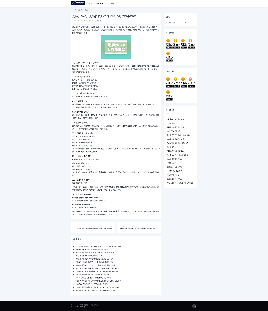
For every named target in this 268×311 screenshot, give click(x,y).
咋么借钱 (186, 135)
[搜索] (195, 4)
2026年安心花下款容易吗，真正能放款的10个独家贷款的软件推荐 (97, 287)
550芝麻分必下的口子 (174, 171)
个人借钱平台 (171, 147)
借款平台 (100, 3)
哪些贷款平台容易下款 (174, 167)
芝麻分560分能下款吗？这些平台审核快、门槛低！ (92, 284)
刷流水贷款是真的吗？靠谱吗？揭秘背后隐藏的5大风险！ (94, 259)
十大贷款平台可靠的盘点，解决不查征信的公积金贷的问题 (95, 252)
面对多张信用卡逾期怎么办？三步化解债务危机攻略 (92, 274)
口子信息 (111, 3)
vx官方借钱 (171, 123)
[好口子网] (78, 3)
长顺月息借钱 (171, 183)
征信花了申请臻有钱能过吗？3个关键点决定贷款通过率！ (94, 262)
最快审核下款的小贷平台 (175, 119)
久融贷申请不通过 (173, 175)
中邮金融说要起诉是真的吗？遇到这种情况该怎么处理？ (94, 278)
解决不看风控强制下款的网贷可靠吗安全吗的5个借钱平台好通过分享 (98, 268)
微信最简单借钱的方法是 (175, 139)
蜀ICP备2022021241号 (78, 307)
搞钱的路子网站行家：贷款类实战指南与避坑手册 (92, 249)
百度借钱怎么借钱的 (186, 183)
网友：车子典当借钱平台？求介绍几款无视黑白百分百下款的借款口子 (98, 281)
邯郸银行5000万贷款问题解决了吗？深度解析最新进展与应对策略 (97, 271)
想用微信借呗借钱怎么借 (175, 127)
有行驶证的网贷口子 (174, 131)
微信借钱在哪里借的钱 (174, 159)
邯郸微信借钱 (171, 163)
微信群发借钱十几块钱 (174, 179)
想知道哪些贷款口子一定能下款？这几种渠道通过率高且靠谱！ (96, 265)
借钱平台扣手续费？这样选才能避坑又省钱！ (90, 256)
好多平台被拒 (171, 155)
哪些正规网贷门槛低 (174, 135)
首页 (90, 3)
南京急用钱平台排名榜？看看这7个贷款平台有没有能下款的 (95, 290)
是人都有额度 (183, 155)
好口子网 (85, 305)
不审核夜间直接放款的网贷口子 (178, 143)
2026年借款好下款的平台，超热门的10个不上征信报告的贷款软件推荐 (99, 246)
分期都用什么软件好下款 (175, 151)
